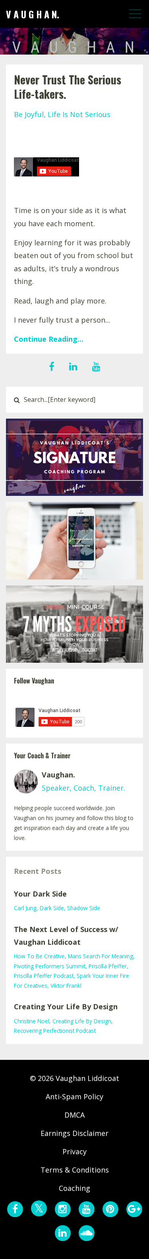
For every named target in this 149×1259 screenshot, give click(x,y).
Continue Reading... (48, 339)
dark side (52, 908)
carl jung (25, 908)
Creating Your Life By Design (66, 1006)
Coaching (74, 1188)
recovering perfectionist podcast (55, 1030)
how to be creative (39, 956)
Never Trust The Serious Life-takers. (67, 86)
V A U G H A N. (32, 14)
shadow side (83, 908)
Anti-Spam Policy (74, 1096)
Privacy (74, 1151)
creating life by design (81, 1021)
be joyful (29, 114)
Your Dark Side (40, 894)
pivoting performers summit (49, 966)
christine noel (31, 1021)
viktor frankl (65, 985)
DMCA (74, 1115)
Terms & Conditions (75, 1170)
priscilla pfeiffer (108, 966)
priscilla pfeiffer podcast (44, 975)
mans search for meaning (100, 956)
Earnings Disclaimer (74, 1133)
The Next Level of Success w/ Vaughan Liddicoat (66, 935)
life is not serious (79, 114)
